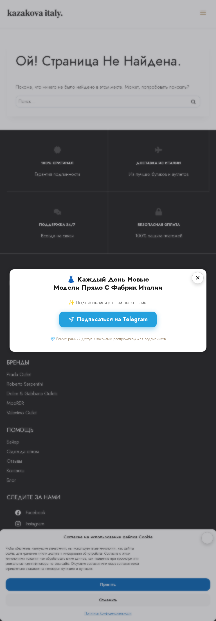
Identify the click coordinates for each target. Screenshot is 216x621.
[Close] (198, 278)
